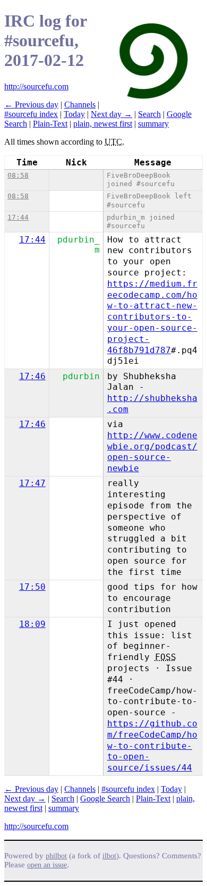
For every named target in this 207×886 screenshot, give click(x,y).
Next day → (111, 114)
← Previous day (31, 104)
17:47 (32, 483)
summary (153, 123)
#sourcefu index (31, 114)
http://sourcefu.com (36, 86)
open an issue (47, 865)
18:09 (32, 624)
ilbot (109, 856)
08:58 (18, 175)
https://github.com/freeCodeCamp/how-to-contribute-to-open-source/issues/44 (152, 745)
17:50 (32, 587)
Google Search (105, 798)
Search (149, 114)
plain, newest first (102, 123)
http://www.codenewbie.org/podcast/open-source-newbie (152, 451)
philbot (56, 856)
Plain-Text (50, 123)
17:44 (18, 217)
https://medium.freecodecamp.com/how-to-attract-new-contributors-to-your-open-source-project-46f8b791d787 (152, 317)
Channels (80, 104)
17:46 (32, 376)
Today (74, 114)
